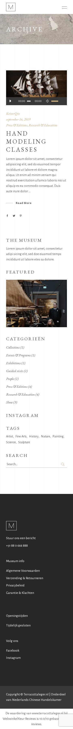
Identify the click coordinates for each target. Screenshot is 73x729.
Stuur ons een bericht (21, 538)
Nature (45, 436)
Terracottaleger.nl (36, 694)
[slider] (57, 101)
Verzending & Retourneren (24, 578)
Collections (13, 347)
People (10, 378)
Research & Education (43, 125)
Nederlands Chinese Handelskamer (36, 699)
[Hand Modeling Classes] (36, 87)
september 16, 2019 (18, 119)
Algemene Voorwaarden (23, 570)
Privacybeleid (15, 585)
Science (11, 442)
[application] (36, 101)
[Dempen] (47, 101)
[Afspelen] (10, 101)
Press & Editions (17, 125)
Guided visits (14, 371)
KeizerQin (13, 113)
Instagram (13, 657)
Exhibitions (13, 363)
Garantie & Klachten (20, 592)
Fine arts (21, 436)
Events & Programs (18, 355)
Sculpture (24, 442)
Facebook (12, 650)
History (34, 436)
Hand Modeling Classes (26, 141)
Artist (9, 436)
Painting (58, 436)
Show (9, 402)
